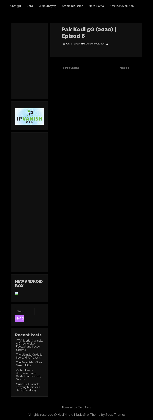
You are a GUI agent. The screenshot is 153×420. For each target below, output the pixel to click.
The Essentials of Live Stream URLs (29, 364)
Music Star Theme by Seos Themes (100, 414)
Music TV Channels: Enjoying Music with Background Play (28, 387)
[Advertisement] (46, 66)
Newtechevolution (122, 5)
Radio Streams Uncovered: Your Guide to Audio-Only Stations (28, 375)
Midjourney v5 (47, 5)
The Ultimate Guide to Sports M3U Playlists (29, 356)
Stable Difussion (72, 5)
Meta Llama (96, 5)
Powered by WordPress (76, 407)
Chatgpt (15, 5)
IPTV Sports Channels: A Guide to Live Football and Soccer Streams (29, 345)
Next (124, 68)
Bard (30, 5)
